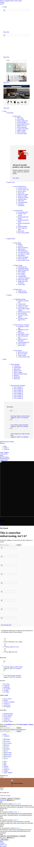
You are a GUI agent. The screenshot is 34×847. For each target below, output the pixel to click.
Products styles (18, 210)
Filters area (20, 117)
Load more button (22, 133)
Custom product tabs (23, 342)
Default (20, 244)
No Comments (24, 417)
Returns (5, 700)
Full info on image (23, 194)
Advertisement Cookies (8, 828)
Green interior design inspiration (19, 425)
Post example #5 (18, 393)
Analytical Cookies (7, 820)
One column (21, 273)
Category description (22, 128)
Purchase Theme (8, 721)
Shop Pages (10, 113)
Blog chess (17, 369)
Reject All (10, 798)
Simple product (22, 291)
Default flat (17, 377)
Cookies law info (22, 307)
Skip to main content (16, 0)
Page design (17, 243)
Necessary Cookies (7, 804)
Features (9, 295)
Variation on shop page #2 (23, 319)
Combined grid (22, 276)
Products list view (22, 125)
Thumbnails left (22, 267)
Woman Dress (7, 717)
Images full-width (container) (23, 281)
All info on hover (22, 188)
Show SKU (21, 231)
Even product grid (23, 212)
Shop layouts (17, 116)
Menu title (6, 32)
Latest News (6, 705)
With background (22, 127)
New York (6, 684)
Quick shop (21, 193)
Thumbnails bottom (23, 268)
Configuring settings (20, 299)
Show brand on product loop (22, 344)
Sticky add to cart (22, 352)
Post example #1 (18, 387)
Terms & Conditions (9, 702)
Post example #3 (18, 390)
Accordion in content (23, 254)
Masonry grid (17, 370)
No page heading (21, 122)
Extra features (18, 350)
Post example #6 (18, 395)
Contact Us (6, 703)
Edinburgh (6, 687)
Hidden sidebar (22, 121)
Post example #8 (18, 398)
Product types (18, 289)
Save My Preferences (12, 836)
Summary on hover (23, 197)
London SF (6, 685)
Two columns (21, 275)
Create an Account (5, 795)
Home (1, 525)
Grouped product (22, 292)
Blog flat (16, 375)
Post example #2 (18, 388)
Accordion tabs (23, 252)
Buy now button (22, 353)
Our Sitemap (6, 706)
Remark (15, 812)
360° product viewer (23, 334)
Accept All (17, 798)
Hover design (20, 186)
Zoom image (21, 284)
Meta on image (18, 372)
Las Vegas (6, 692)
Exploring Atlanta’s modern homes (20, 416)
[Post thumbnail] (14, 411)
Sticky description (23, 247)
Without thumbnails (23, 270)
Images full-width (23, 279)
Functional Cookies (7, 812)
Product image (18, 265)
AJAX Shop (20, 119)
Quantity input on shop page (23, 339)
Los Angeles (6, 689)
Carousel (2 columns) (24, 278)
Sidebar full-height (23, 257)
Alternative (17, 366)
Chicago (5, 690)
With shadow (21, 249)
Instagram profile (8, 713)
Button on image (22, 196)
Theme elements (14, 364)
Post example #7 (18, 396)
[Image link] (16, 10)
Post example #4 (18, 392)
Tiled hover (21, 200)
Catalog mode (22, 304)
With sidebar (21, 255)
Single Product (11, 238)
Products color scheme (22, 214)
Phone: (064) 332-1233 (12, 647)
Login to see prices (23, 305)
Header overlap (21, 130)
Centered (20, 246)
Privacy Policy (7, 699)
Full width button (22, 202)
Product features (21, 325)
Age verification (22, 313)
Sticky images (22, 271)
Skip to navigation (5, 0)
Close (1, 777)
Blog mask (17, 378)
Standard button (22, 199)
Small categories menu (23, 124)
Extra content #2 (23, 260)
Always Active (17, 804)
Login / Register (7, 772)
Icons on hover (22, 191)
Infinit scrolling (21, 132)
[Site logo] (9, 443)
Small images (17, 367)
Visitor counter (22, 355)
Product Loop (11, 182)
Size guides (21, 333)
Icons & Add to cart (23, 189)
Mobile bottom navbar (24, 312)
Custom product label (24, 357)
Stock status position (23, 232)
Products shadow (22, 226)
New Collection (7, 715)
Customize (3, 798)
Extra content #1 (22, 258)
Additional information (21, 204)
